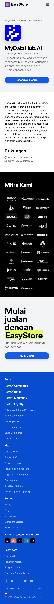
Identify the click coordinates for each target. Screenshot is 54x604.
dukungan (10, 516)
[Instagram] (12, 581)
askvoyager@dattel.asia (21, 160)
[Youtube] (31, 581)
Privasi (39, 588)
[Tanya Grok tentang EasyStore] (32, 540)
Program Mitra (12, 567)
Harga (8, 504)
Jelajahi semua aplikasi (15, 20)
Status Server (12, 527)
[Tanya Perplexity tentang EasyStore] (26, 540)
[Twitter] (25, 581)
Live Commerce (13, 427)
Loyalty (14, 404)
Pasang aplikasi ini (27, 79)
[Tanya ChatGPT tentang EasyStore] (7, 540)
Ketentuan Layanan (26, 588)
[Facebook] (6, 581)
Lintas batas (11, 438)
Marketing (16, 397)
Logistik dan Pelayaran (17, 474)
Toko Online (11, 451)
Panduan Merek (13, 561)
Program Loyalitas (14, 463)
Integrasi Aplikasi (14, 485)
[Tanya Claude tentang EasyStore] (13, 540)
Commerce (16, 385)
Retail (13, 391)
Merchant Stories (14, 521)
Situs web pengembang (20, 157)
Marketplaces (12, 421)
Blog (7, 510)
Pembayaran (11, 480)
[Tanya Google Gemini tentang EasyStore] (19, 540)
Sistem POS (11, 457)
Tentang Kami (12, 556)
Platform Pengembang (17, 573)
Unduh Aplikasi (13, 491)
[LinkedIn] (19, 581)
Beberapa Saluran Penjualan (20, 410)
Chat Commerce (13, 432)
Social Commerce (14, 415)
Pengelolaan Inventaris (17, 468)
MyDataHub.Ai (35, 20)
